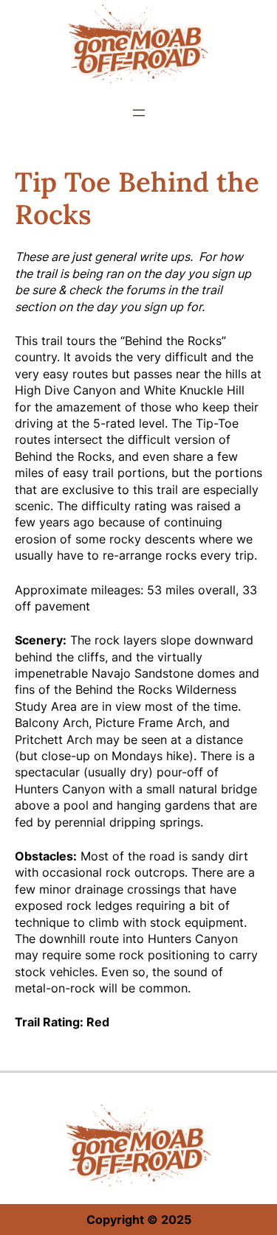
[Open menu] (139, 113)
